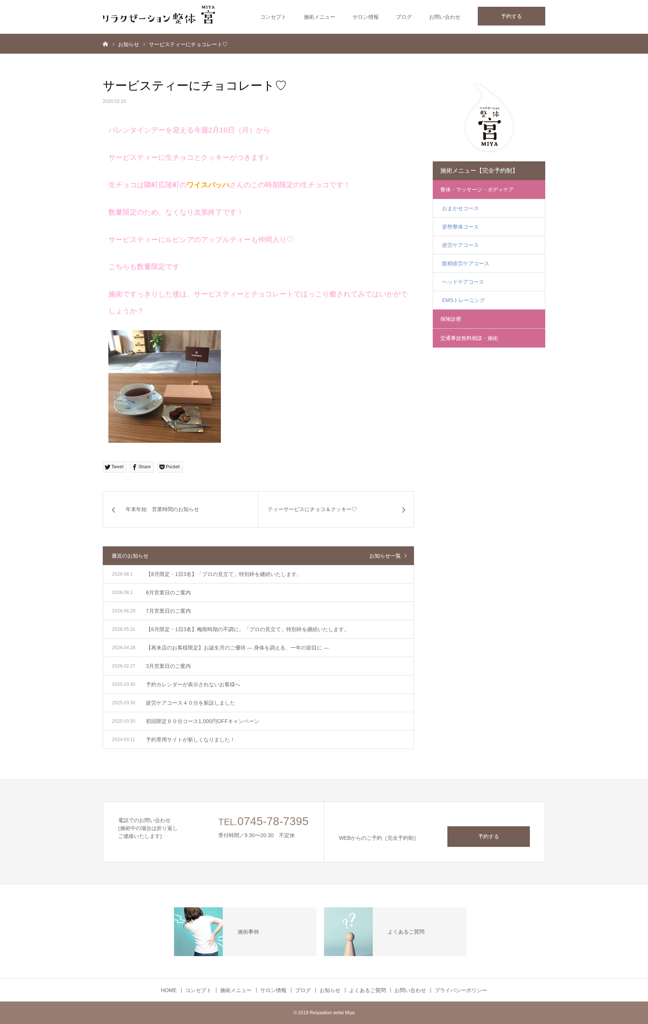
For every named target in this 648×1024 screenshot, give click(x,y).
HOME (169, 990)
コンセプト (273, 17)
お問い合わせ (444, 17)
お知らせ (330, 990)
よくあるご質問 (367, 990)
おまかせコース (460, 208)
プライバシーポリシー (461, 990)
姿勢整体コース (460, 227)
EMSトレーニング (463, 300)
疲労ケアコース (460, 245)
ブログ (404, 17)
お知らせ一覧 (385, 556)
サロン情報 (365, 17)
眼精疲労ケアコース (465, 263)
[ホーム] (105, 43)
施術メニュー (319, 17)
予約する (511, 16)
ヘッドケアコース (463, 282)
